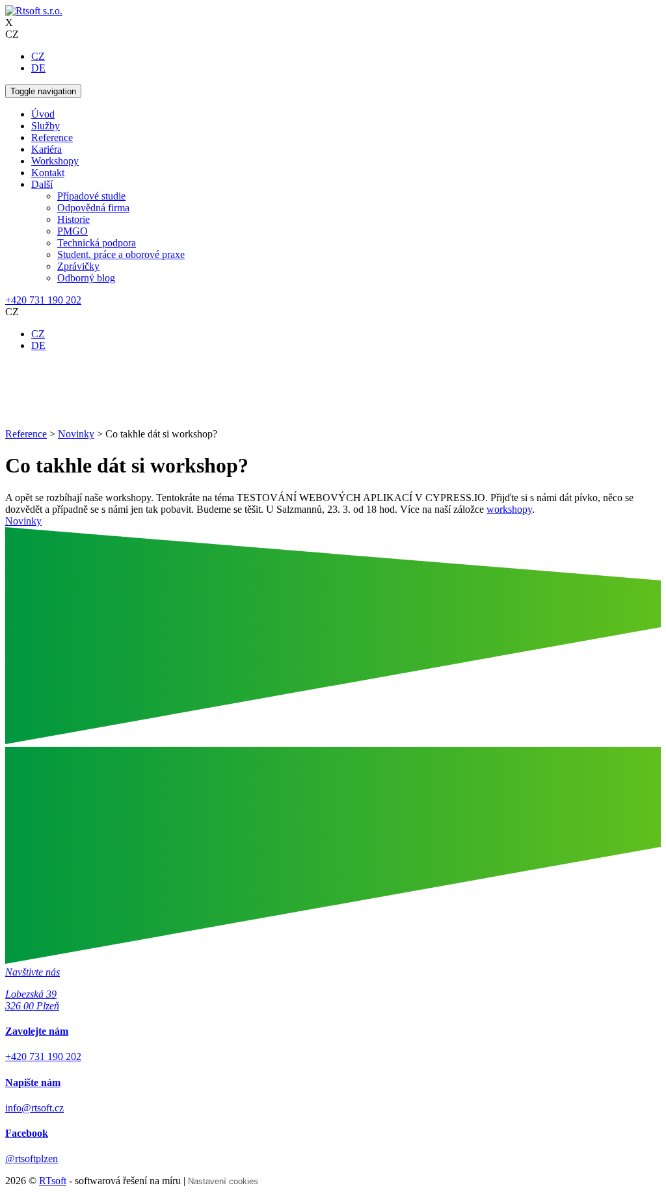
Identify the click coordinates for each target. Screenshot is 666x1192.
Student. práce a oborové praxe (121, 254)
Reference (52, 137)
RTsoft (52, 1180)
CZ (38, 56)
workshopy (509, 509)
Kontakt (47, 172)
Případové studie (91, 195)
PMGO (72, 231)
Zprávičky (78, 266)
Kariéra (46, 149)
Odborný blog (86, 277)
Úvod (43, 114)
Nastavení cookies (223, 1181)
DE (38, 67)
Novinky (23, 520)
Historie (73, 219)
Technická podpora (96, 242)
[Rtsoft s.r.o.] (33, 10)
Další (42, 184)
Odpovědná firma (93, 207)
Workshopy (55, 160)
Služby (45, 125)
